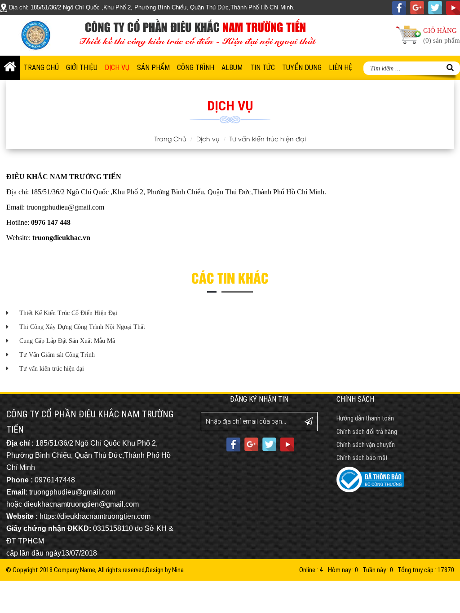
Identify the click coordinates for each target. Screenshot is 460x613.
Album (232, 67)
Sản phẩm (153, 67)
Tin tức (262, 67)
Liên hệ (340, 67)
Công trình (195, 67)
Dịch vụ (117, 67)
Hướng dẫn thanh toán (365, 418)
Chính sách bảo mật (362, 457)
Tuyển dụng (302, 67)
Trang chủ (41, 67)
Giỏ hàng (441, 35)
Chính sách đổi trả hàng (366, 431)
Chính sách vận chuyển (365, 444)
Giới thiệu (81, 67)
